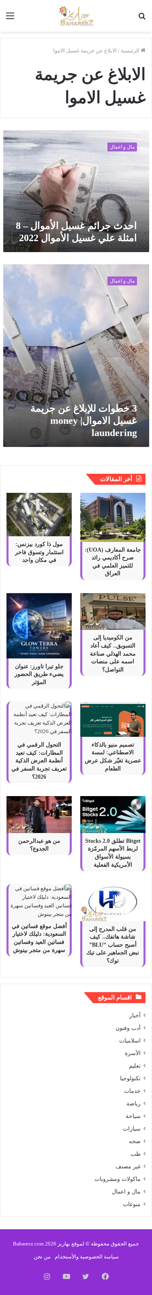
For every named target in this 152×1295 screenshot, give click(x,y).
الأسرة (133, 1053)
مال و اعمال (126, 1192)
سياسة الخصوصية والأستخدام (87, 1257)
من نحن (42, 1257)
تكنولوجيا (130, 1078)
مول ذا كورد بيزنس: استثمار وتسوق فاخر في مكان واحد (39, 552)
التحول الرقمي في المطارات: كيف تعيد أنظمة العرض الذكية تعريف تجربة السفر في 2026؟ (39, 760)
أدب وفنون (128, 1028)
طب (136, 1154)
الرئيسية (131, 50)
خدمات (132, 1091)
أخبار (135, 1015)
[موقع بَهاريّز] (76, 16)
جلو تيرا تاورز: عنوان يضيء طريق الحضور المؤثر (39, 674)
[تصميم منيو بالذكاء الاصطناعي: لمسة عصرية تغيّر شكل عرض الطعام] (113, 719)
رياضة (133, 1104)
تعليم (135, 1066)
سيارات (132, 1129)
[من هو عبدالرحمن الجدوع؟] (39, 814)
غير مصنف (128, 1166)
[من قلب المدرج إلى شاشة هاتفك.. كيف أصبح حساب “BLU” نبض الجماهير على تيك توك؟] (113, 902)
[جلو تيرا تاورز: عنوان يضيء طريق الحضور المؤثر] (39, 625)
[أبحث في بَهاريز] (142, 19)
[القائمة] (10, 19)
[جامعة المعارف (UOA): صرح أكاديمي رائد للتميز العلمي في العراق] (113, 517)
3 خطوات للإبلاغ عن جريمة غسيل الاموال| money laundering (83, 420)
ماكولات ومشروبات (117, 1179)
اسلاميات (130, 1041)
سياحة (133, 1116)
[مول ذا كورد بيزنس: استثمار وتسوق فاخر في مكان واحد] (39, 514)
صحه (135, 1141)
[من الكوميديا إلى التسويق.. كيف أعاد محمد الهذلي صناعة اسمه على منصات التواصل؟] (113, 611)
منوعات (132, 1204)
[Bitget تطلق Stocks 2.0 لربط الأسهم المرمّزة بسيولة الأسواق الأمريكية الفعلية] (113, 814)
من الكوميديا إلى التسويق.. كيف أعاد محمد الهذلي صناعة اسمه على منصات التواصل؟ (113, 653)
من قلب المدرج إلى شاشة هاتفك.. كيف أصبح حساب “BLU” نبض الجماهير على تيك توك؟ (112, 945)
